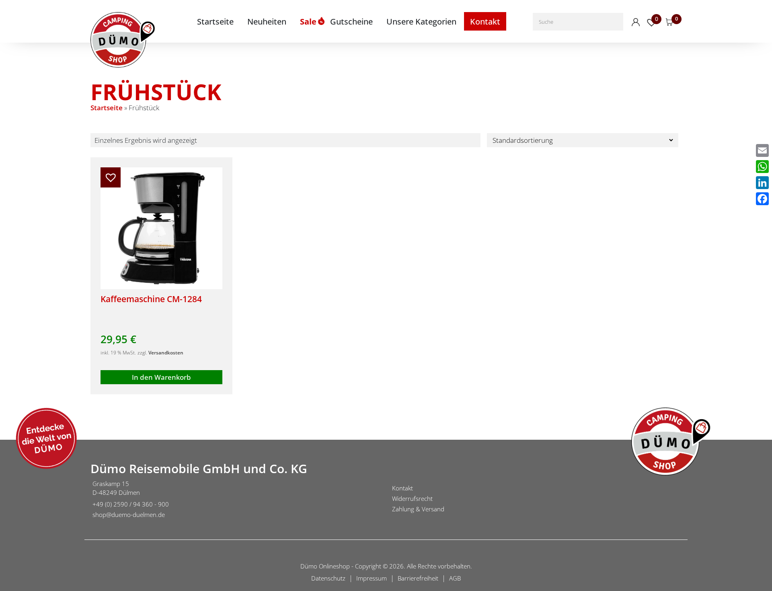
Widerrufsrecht (412, 498)
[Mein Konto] (636, 22)
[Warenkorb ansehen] (669, 22)
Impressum (371, 578)
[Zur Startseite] (40, 500)
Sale (308, 21)
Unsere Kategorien (421, 21)
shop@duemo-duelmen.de (128, 515)
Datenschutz (328, 578)
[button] (111, 177)
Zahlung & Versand (418, 509)
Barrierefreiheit (418, 578)
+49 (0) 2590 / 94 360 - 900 (130, 504)
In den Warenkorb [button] (161, 377)
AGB (455, 578)
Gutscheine (351, 21)
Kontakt (485, 21)
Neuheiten (266, 21)
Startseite (215, 21)
